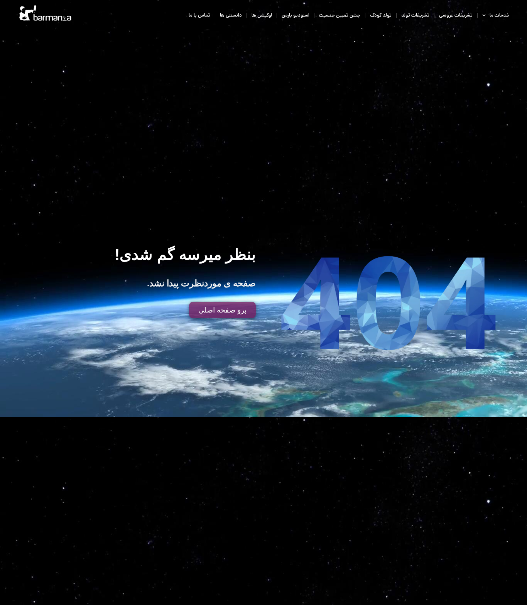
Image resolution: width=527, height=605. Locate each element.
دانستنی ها (231, 15)
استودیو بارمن (295, 15)
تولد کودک (381, 15)
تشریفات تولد (415, 15)
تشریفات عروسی (456, 15)
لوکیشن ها (262, 15)
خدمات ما (500, 15)
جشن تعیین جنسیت (339, 15)
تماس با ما (199, 15)
